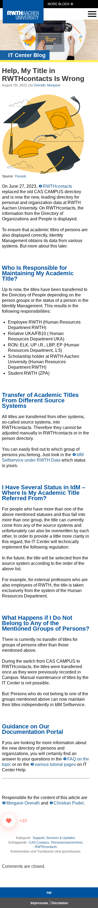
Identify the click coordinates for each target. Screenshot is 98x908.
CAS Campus (39, 842)
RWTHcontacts (57, 186)
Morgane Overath (23, 803)
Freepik (20, 176)
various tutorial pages (55, 764)
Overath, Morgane (47, 85)
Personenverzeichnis (66, 842)
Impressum (39, 903)
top (49, 892)
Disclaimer (59, 903)
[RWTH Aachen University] (23, 22)
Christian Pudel (69, 803)
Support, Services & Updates (54, 838)
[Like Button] (9, 821)
